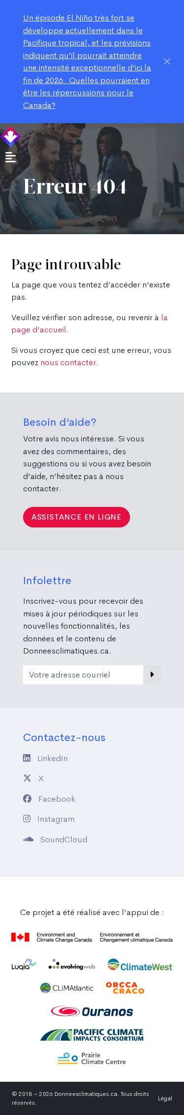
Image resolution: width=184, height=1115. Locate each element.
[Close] (167, 61)
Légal (165, 1098)
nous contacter (68, 362)
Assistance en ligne (76, 517)
